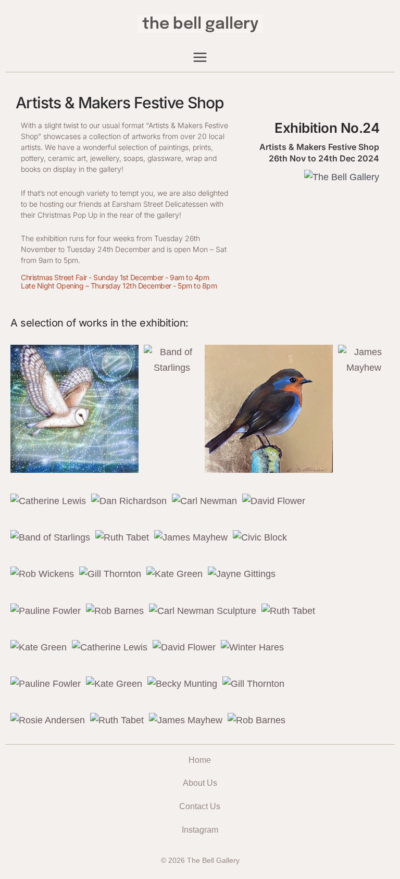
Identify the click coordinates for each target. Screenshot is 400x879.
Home (200, 760)
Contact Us (199, 806)
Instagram (200, 829)
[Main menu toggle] (200, 57)
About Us (200, 782)
